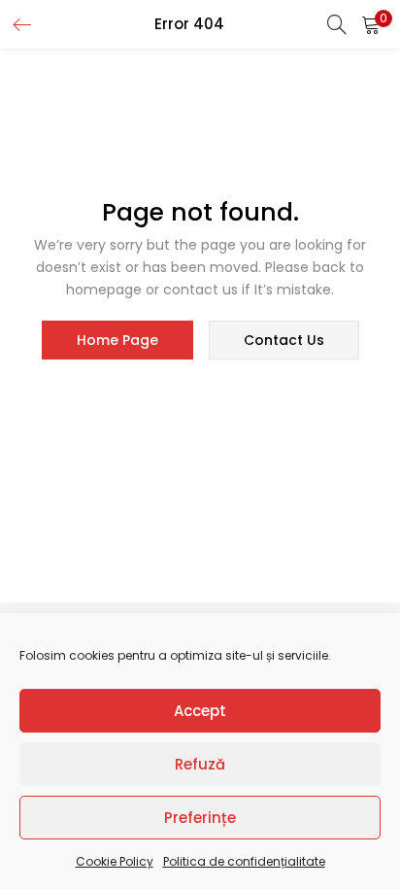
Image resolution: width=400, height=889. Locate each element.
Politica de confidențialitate (244, 861)
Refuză (200, 764)
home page (117, 340)
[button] (370, 24)
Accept (200, 711)
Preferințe (200, 817)
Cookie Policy (114, 861)
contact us (284, 340)
